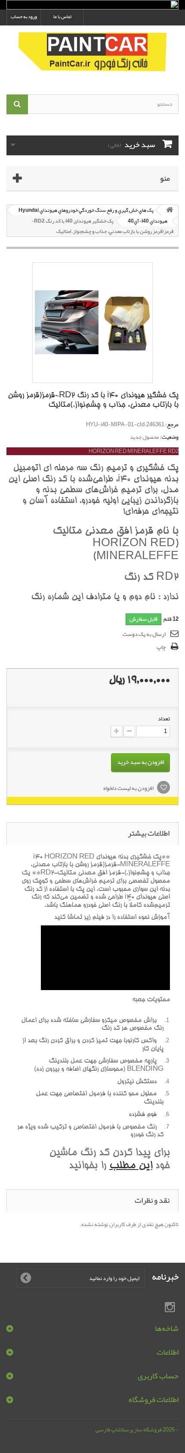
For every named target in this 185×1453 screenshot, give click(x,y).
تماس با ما (62, 17)
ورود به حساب (24, 17)
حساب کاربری (158, 1376)
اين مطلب (130, 1166)
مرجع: (172, 424)
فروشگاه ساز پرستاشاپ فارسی (129, 1429)
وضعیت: (169, 437)
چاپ (161, 647)
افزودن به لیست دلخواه (128, 788)
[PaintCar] (92, 52)
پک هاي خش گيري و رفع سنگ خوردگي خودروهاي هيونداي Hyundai (86, 210)
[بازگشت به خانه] (169, 210)
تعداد (164, 719)
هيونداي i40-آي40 (147, 221)
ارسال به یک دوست (144, 634)
